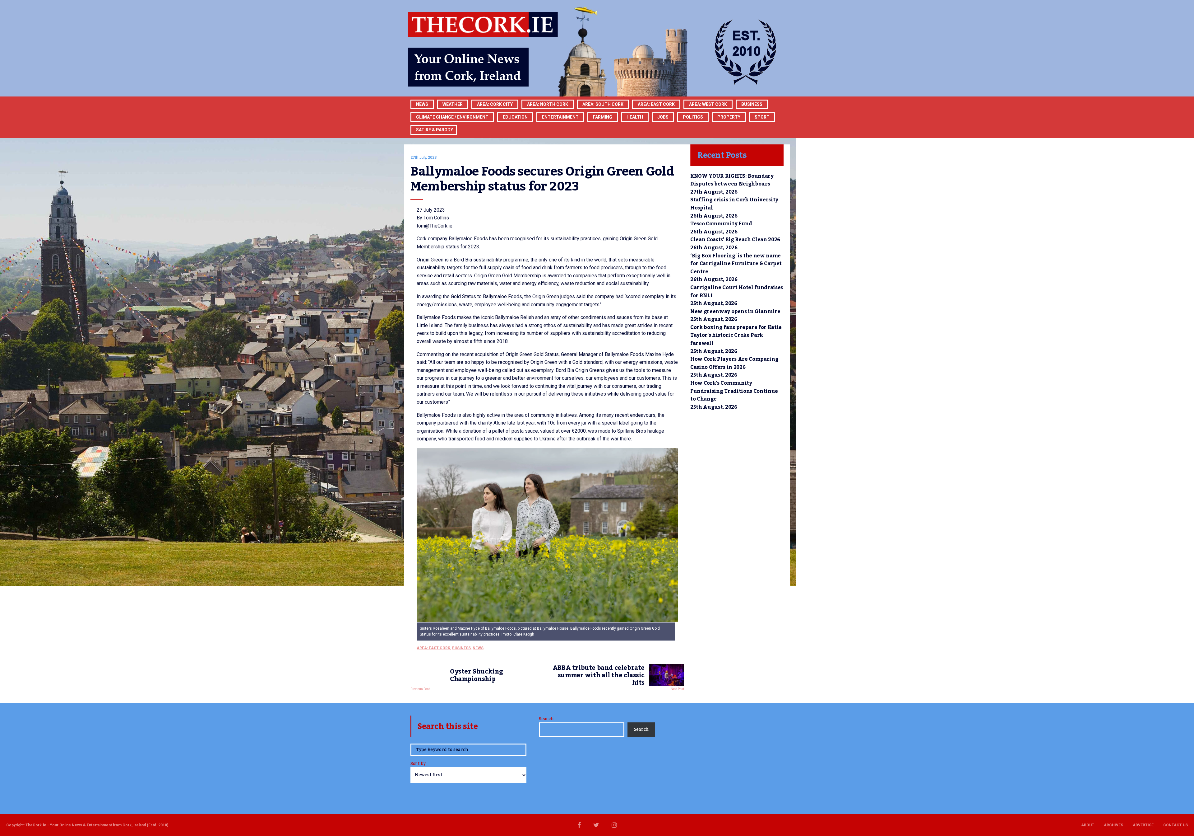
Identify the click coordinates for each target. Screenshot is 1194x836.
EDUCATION (515, 117)
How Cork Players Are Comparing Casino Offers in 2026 (734, 363)
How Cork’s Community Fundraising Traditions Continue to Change (734, 391)
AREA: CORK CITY (495, 104)
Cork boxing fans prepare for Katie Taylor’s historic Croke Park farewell (736, 335)
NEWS (478, 648)
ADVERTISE (1143, 825)
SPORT (762, 117)
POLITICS (693, 117)
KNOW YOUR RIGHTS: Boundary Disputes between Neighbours (732, 180)
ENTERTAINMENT (560, 117)
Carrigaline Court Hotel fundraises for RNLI (736, 292)
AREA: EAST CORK (656, 104)
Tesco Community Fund (721, 224)
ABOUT (1087, 825)
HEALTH (635, 117)
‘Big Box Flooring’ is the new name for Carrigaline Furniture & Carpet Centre (736, 264)
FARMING (602, 117)
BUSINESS (751, 104)
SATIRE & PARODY (434, 129)
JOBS (663, 117)
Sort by (418, 764)
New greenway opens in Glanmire (735, 312)
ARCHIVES (1113, 825)
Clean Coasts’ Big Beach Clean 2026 (735, 240)
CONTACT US (1175, 825)
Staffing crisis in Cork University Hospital (734, 204)
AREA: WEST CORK (708, 104)
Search (546, 719)
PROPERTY (728, 117)
